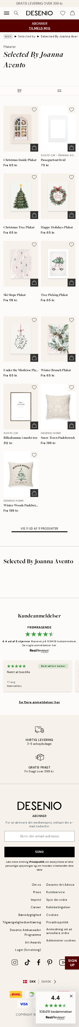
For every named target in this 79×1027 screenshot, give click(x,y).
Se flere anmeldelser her (39, 702)
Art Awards (33, 942)
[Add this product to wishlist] (34, 109)
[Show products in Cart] (72, 13)
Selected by (27, 36)
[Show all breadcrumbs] (8, 36)
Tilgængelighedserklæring (22, 922)
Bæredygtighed (29, 915)
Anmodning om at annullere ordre (59, 931)
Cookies (52, 915)
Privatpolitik (37, 862)
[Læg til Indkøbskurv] (34, 148)
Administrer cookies (61, 940)
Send (39, 852)
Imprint (36, 900)
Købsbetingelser (58, 907)
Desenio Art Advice (60, 885)
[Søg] (16, 13)
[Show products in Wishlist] (63, 13)
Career (36, 907)
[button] (55, 1008)
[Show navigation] (6, 13)
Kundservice (55, 892)
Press (37, 892)
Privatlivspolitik (57, 922)
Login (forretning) (28, 950)
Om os (36, 885)
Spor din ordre (56, 900)
